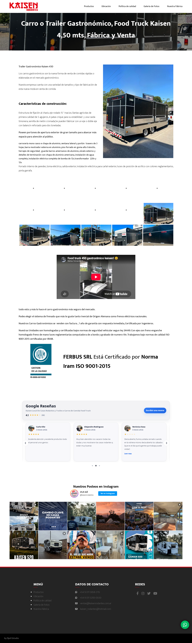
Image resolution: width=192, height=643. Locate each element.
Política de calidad (127, 6)
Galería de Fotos (151, 6)
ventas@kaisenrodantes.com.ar (95, 603)
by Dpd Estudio (11, 638)
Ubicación (106, 6)
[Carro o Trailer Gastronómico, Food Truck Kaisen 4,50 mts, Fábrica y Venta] (34, 191)
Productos (89, 6)
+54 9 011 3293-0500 (90, 598)
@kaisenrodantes (86, 495)
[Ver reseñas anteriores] (25, 443)
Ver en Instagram (107, 493)
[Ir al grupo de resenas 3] (99, 465)
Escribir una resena (155, 410)
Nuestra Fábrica (174, 6)
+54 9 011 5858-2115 (90, 592)
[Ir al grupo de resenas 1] (92, 465)
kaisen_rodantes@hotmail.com (95, 609)
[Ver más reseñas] (167, 443)
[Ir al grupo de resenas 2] (96, 465)
